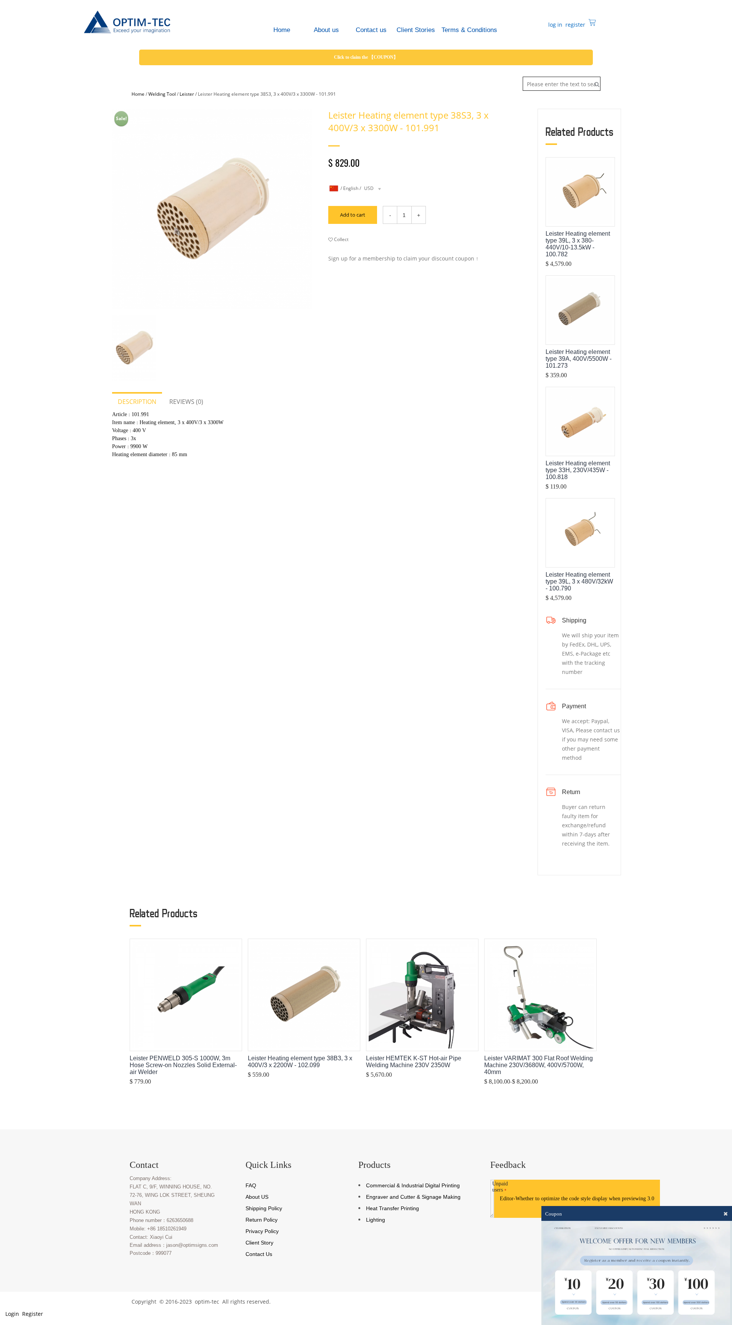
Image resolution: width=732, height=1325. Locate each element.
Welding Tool (162, 94)
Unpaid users (500, 1187)
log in (554, 24)
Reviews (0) (186, 401)
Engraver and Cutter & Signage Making (413, 1197)
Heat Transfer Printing (392, 1208)
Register (32, 1313)
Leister (187, 94)
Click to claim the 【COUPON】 (366, 57)
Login (11, 1313)
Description (137, 401)
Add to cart (352, 214)
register (574, 24)
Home (138, 94)
